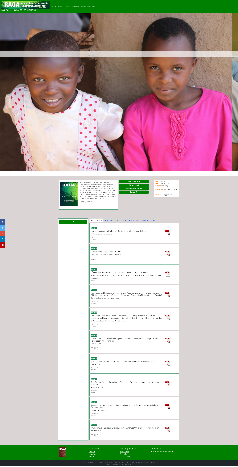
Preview (94, 228)
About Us (92, 452)
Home (54, 6)
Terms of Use (124, 452)
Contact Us (133, 192)
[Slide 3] (122, 169)
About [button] (60, 6)
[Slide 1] (115, 169)
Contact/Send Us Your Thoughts (163, 452)
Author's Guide (85, 6)
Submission (75, 6)
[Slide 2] (119, 169)
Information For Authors (134, 188)
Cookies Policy (125, 456)
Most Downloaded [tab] (150, 220)
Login (93, 6)
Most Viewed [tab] (134, 220)
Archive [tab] (109, 220)
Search (91, 456)
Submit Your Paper (134, 182)
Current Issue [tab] (97, 220)
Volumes (67, 6)
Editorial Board (134, 185)
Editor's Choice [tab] (121, 220)
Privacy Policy (124, 454)
